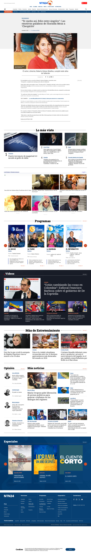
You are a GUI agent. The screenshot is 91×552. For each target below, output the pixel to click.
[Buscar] (86, 9)
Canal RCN (17, 520)
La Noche (12, 249)
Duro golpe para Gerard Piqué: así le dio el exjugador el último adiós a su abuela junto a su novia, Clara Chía (52, 151)
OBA (58, 516)
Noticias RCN (22, 520)
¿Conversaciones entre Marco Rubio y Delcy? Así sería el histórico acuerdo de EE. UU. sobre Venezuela (73, 261)
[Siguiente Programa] (85, 245)
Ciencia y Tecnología (53, 9)
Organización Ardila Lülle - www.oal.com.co (80, 524)
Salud (67, 9)
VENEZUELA (40, 6)
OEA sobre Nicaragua (32, 421)
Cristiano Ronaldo (65, 349)
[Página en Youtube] (82, 499)
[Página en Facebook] (74, 499)
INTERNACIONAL (58, 6)
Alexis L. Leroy (17, 414)
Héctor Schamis (17, 429)
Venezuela (6, 509)
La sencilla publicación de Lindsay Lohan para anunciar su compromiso (46, 98)
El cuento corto (71, 476)
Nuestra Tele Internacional (42, 9)
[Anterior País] (86, 11)
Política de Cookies (44, 550)
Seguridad (6, 313)
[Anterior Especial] (5, 464)
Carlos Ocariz (28, 313)
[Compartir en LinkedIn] (49, 77)
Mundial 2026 (43, 11)
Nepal (69, 147)
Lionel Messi (73, 398)
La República (33, 520)
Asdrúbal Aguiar (15, 389)
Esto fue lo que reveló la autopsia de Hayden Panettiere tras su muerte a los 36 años (17, 354)
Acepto (70, 549)
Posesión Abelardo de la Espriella (75, 157)
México (5, 512)
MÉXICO (45, 6)
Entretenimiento (61, 9)
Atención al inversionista (62, 503)
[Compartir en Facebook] (45, 77)
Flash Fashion (49, 501)
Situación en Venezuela (17, 420)
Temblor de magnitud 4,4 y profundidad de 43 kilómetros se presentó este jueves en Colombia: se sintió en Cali (53, 161)
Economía (25, 9)
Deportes (34, 9)
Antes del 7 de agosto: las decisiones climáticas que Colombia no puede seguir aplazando (18, 407)
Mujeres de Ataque (50, 508)
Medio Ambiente (15, 402)
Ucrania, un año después (45, 476)
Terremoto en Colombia (53, 421)
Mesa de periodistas (41, 509)
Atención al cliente (61, 501)
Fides (61, 520)
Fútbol (71, 388)
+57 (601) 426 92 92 (81, 505)
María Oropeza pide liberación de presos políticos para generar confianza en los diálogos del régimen (41, 396)
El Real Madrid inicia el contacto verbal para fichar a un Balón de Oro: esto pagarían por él (78, 392)
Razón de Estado (42, 512)
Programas (71, 9)
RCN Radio (28, 520)
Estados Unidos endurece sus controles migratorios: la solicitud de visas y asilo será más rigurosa (54, 261)
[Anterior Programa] (5, 245)
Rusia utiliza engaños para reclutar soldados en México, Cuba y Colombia (18, 377)
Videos (9, 273)
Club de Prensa (50, 499)
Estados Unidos (7, 514)
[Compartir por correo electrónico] (51, 77)
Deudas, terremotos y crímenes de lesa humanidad (18, 424)
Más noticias (35, 368)
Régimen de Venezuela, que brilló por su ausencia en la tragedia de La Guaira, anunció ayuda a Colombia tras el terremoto (57, 426)
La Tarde (31, 249)
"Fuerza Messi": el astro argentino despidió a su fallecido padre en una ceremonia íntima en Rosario (77, 403)
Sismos (71, 373)
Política (19, 9)
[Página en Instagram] (76, 499)
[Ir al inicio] (11, 498)
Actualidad (15, 9)
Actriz (5, 349)
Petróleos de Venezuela (52, 313)
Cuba (38, 11)
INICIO (31, 6)
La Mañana (51, 249)
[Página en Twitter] (79, 499)
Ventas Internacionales (62, 509)
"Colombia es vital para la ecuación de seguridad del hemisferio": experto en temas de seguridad (13, 317)
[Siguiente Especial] (85, 464)
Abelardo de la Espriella (73, 313)
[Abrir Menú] (5, 9)
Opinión (76, 9)
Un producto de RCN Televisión (72, 520)
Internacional (6, 516)
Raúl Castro (16, 11)
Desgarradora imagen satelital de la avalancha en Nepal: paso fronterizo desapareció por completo (77, 151)
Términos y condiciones (26, 524)
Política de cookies (18, 524)
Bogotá (69, 421)
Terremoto (10, 153)
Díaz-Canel (34, 11)
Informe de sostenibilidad (62, 505)
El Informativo (72, 249)
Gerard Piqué (46, 147)
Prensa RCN (60, 514)
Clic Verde (41, 499)
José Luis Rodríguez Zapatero (25, 11)
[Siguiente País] (86, 12)
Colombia (46, 157)
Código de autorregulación (63, 507)
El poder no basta (17, 392)
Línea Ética (60, 512)
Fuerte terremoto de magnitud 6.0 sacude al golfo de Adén (22, 157)
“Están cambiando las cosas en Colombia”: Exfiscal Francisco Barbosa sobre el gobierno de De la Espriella (36, 261)
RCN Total (81, 520)
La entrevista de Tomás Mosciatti (42, 504)
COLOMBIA (35, 6)
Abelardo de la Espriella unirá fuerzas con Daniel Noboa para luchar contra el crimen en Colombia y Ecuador (76, 317)
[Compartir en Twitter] (47, 77)
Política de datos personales (8, 524)
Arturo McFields (15, 373)
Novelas (57, 520)
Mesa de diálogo (31, 390)
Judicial (29, 9)
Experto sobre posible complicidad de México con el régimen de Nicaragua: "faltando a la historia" (36, 426)
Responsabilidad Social (62, 499)
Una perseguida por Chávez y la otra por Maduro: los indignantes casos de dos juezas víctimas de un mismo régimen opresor (17, 261)
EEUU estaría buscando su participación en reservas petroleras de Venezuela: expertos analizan (56, 317)
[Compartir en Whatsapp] (52, 77)
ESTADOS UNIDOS (51, 6)
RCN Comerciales (40, 520)
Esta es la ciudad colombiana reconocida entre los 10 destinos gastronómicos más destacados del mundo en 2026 (44, 355)
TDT (64, 520)
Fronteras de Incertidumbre (19, 476)
